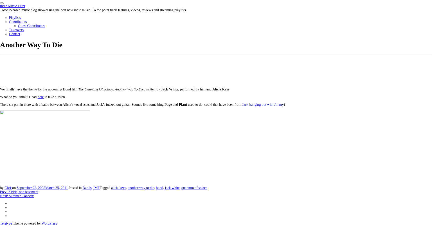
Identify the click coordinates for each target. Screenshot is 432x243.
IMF (96, 188)
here (41, 97)
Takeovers (16, 30)
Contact (14, 34)
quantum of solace (194, 188)
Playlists (15, 18)
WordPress (49, 223)
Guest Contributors (31, 26)
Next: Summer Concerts (17, 196)
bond (159, 188)
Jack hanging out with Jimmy (263, 104)
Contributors (18, 22)
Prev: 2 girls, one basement (19, 192)
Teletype (6, 223)
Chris (8, 188)
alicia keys (118, 188)
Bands (87, 188)
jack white (172, 188)
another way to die (141, 188)
